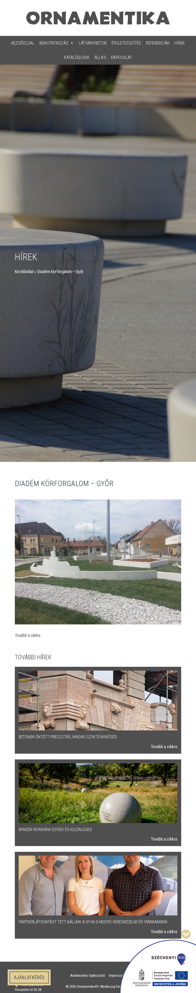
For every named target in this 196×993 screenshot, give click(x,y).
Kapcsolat (121, 57)
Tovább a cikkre (164, 746)
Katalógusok (76, 57)
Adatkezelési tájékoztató (87, 976)
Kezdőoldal (23, 42)
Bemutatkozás (53, 42)
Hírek (179, 42)
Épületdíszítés (126, 42)
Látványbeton (93, 42)
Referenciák (157, 42)
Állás (100, 57)
